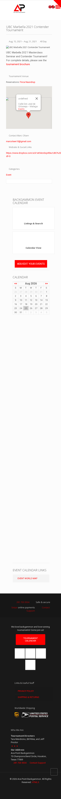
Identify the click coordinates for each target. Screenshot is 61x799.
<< (15, 283)
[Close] (37, 98)
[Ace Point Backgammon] (19, 8)
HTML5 (35, 782)
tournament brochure (18, 64)
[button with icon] (20, 653)
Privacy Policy (25, 691)
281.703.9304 (22, 602)
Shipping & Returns (28, 697)
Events (21, 109)
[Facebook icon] (27, 787)
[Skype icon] (20, 787)
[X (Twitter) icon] (30, 787)
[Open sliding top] (57, 4)
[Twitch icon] (41, 787)
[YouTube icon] (34, 787)
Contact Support (38, 763)
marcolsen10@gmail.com (18, 141)
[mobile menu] (56, 8)
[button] (28, 115)
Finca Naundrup (27, 82)
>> (46, 283)
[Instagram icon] (37, 787)
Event (8, 175)
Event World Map (27, 578)
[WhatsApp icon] (23, 787)
